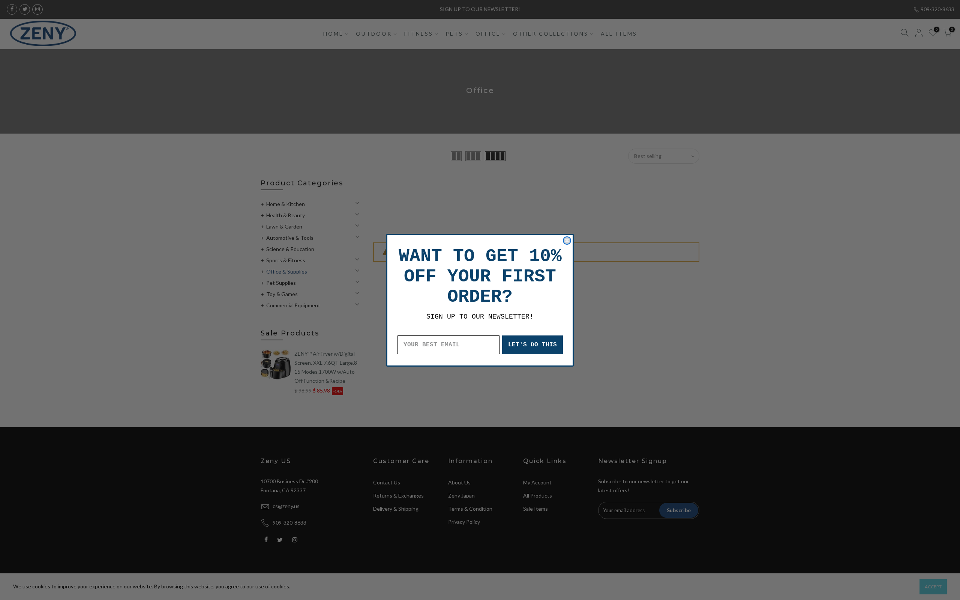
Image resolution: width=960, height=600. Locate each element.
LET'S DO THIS (532, 344)
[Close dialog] (567, 240)
